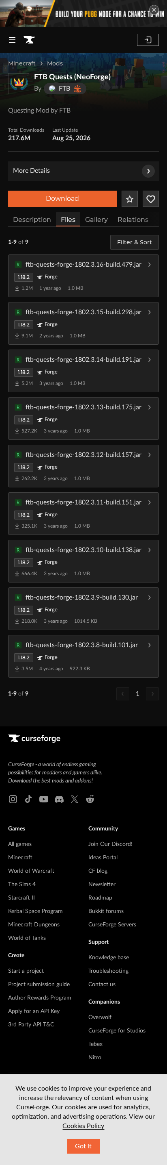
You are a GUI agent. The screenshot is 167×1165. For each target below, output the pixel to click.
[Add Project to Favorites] (130, 199)
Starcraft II (21, 898)
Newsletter (102, 884)
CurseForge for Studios (117, 1031)
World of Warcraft (31, 871)
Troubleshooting (108, 971)
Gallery (96, 220)
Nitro (94, 1058)
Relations (133, 220)
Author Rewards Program (39, 998)
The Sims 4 (22, 884)
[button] (83, 275)
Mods (55, 63)
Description (32, 220)
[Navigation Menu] (12, 40)
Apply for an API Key (34, 1011)
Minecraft (22, 63)
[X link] (74, 799)
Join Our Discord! (110, 844)
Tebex (95, 1044)
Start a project (26, 971)
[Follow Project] (151, 199)
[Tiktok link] (28, 799)
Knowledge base (108, 958)
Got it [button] (83, 1146)
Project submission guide (39, 984)
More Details (31, 170)
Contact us (102, 984)
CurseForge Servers (112, 925)
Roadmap (100, 898)
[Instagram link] (13, 799)
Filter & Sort (134, 242)
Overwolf (99, 1017)
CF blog (97, 871)
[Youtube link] (44, 799)
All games (20, 844)
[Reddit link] (90, 799)
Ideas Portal (103, 858)
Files (68, 220)
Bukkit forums (106, 911)
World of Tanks (27, 938)
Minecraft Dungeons (34, 925)
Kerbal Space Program (35, 911)
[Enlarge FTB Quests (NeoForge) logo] (18, 83)
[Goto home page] (29, 39)
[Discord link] (59, 799)
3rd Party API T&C (31, 1025)
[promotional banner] (83, 13)
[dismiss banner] (154, 10)
